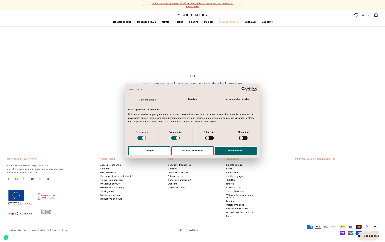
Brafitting (172, 183)
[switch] (175, 138)
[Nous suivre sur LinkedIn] (47, 178)
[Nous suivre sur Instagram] (16, 178)
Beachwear (232, 172)
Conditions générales (17, 230)
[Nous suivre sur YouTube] (32, 178)
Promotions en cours (111, 198)
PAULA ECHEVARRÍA (229, 21)
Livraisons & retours (178, 172)
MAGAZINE (267, 21)
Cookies (65, 230)
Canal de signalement (179, 180)
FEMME (165, 21)
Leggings (231, 201)
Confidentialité (53, 230)
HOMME (179, 21)
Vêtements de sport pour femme (239, 196)
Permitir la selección (192, 150)
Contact (172, 168)
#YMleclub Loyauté (110, 183)
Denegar (149, 150)
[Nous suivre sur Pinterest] (24, 178)
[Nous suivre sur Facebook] (8, 178)
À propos (104, 168)
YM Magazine (107, 191)
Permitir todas (235, 150)
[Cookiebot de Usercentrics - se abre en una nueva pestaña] (244, 89)
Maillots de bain (234, 164)
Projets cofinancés (110, 195)
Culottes (230, 180)
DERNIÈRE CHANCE (122, 21)
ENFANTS (193, 21)
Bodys (229, 216)
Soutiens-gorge (234, 176)
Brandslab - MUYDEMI (237, 208)
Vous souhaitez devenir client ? (116, 176)
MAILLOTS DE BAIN (146, 21)
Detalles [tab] (192, 99)
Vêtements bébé (235, 204)
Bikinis (229, 168)
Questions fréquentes (179, 164)
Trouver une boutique (111, 180)
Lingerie (230, 183)
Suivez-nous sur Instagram (114, 187)
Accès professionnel (110, 164)
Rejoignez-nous (108, 172)
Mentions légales (37, 230)
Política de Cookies (205, 121)
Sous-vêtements (235, 191)
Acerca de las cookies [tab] (237, 99)
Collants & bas (234, 187)
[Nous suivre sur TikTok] (40, 178)
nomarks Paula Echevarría (240, 212)
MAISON (208, 21)
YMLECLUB (250, 21)
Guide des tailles (176, 187)
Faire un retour (175, 176)
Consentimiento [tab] (147, 99)
